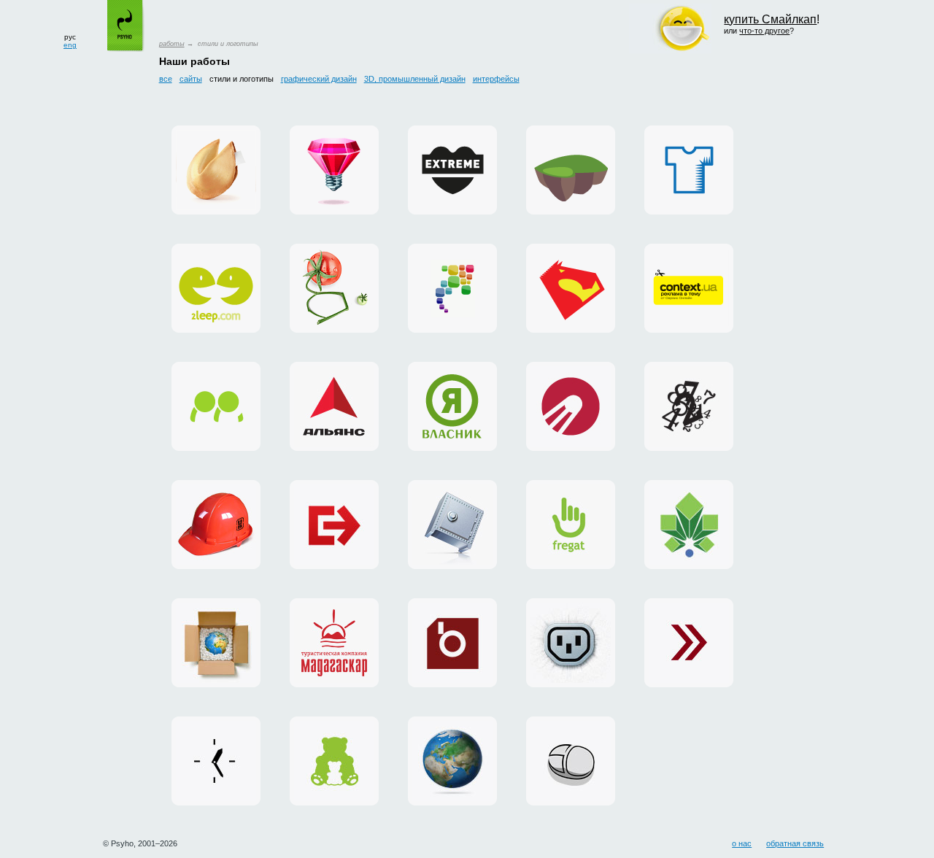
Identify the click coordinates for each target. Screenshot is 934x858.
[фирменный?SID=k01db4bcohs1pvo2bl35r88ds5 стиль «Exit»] (334, 524)
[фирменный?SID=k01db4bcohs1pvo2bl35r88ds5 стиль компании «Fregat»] (570, 524)
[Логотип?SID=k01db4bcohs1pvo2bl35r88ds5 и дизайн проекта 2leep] (215, 288)
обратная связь (795, 843)
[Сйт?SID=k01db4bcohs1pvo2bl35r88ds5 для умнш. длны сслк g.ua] (334, 288)
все (165, 78)
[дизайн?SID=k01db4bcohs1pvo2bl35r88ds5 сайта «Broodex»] (452, 642)
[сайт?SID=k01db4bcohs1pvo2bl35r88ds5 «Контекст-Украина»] (215, 760)
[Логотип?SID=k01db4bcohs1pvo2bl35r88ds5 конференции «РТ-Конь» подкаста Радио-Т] (570, 288)
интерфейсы (496, 78)
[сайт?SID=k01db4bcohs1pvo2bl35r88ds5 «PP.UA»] (215, 406)
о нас (742, 843)
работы (172, 43)
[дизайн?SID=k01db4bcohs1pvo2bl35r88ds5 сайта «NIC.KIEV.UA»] (452, 524)
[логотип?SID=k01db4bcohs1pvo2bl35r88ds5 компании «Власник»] (452, 406)
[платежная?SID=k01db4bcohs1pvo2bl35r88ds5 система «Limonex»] (215, 642)
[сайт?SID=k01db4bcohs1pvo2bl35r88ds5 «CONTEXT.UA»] (688, 288)
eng (70, 45)
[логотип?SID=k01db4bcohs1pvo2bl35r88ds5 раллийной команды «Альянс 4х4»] (334, 406)
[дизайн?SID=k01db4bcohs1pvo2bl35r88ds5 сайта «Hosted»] (570, 642)
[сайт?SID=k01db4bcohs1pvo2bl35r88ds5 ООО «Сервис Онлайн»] (570, 760)
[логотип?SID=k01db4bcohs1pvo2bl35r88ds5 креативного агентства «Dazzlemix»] (334, 169)
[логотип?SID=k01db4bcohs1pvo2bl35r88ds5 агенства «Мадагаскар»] (334, 642)
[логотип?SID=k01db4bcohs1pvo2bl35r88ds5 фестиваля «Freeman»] (688, 406)
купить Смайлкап (770, 19)
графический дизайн (319, 78)
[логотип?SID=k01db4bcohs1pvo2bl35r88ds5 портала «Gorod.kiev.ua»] (688, 524)
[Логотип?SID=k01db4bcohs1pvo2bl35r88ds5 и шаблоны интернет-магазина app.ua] (452, 288)
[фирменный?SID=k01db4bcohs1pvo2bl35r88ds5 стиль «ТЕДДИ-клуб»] (334, 760)
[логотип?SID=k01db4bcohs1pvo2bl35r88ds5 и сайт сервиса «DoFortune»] (215, 169)
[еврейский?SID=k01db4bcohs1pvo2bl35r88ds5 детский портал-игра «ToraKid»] (570, 169)
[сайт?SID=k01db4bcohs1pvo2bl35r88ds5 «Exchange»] (688, 642)
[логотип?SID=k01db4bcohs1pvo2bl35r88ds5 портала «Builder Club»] (215, 524)
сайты (191, 78)
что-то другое (764, 30)
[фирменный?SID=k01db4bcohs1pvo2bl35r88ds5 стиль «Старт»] (570, 406)
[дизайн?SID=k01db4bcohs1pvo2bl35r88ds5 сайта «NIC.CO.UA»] (452, 760)
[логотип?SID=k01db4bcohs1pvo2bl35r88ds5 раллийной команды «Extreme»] (452, 169)
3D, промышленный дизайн (415, 78)
